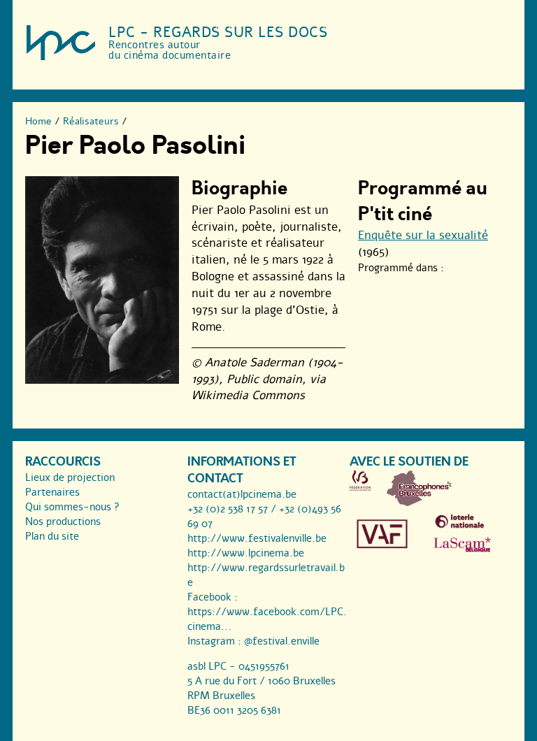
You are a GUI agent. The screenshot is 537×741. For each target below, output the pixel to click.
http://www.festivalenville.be (257, 538)
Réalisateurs (91, 121)
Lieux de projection (70, 477)
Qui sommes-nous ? (72, 507)
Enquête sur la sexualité (423, 235)
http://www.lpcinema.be (245, 553)
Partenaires (52, 492)
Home (38, 121)
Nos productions (63, 521)
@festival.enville (282, 641)
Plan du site (52, 536)
